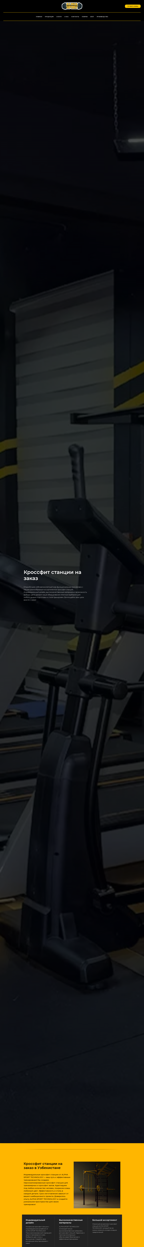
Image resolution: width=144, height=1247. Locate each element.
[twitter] (8, 6)
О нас (66, 16)
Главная (39, 16)
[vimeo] (12, 6)
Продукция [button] (49, 16)
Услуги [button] (59, 16)
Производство (102, 16)
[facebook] (5, 6)
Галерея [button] (85, 16)
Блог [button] (92, 16)
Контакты (75, 16)
